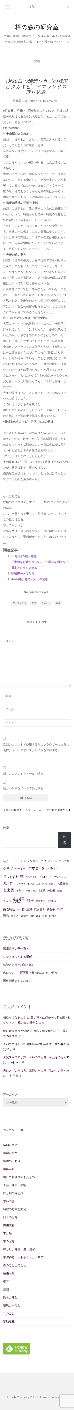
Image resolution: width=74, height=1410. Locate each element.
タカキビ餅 (13, 876)
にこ (16, 861)
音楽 (38, 916)
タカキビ (46, 603)
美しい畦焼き (13, 810)
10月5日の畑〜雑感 (23, 556)
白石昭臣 (9, 909)
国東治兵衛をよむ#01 (17, 981)
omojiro (52, 101)
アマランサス (19, 603)
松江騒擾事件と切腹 (16, 1031)
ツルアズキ (31, 877)
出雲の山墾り (11, 1161)
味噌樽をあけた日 (22, 573)
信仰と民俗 (10, 1145)
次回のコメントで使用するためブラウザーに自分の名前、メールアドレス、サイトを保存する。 (36, 747)
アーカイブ (10, 1094)
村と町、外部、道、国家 (19, 1249)
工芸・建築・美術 (14, 1185)
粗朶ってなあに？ (14, 1017)
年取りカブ (31, 890)
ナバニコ (60, 876)
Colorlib (34, 1397)
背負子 (51, 909)
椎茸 (6, 1281)
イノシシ (52, 861)
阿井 (32, 916)
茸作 (60, 909)
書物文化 (9, 1225)
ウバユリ (64, 861)
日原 (42, 890)
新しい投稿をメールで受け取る (23, 788)
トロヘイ (45, 876)
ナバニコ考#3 (12, 1044)
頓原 (44, 916)
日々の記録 (10, 1217)
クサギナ (20, 869)
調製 (6, 916)
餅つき (53, 916)
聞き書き (39, 909)
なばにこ (7, 861)
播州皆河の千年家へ (16, 948)
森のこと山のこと (14, 1265)
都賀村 (24, 916)
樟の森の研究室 (37, 27)
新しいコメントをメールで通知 (23, 774)
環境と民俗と (11, 1305)
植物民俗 (9, 1273)
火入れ (7, 901)
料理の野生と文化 (14, 1209)
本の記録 (9, 1241)
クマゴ (33, 868)
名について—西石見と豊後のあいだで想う (30, 973)
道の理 (15, 916)
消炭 (59, 890)
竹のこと (9, 1313)
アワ (34, 603)
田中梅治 (51, 901)
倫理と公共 (10, 1153)
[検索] (68, 7)
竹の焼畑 (27, 909)
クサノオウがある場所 (17, 957)
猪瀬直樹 (40, 901)
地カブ (52, 883)
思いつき (9, 1201)
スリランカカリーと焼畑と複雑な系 (47, 810)
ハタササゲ (19, 883)
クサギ (8, 868)
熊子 (30, 900)
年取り (20, 890)
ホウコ (30, 883)
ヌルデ (7, 883)
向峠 (44, 883)
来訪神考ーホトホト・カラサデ (23, 1257)
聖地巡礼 (9, 1321)
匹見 (38, 883)
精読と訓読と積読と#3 (18, 965)
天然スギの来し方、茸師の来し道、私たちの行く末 (36, 1057)
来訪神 (51, 890)
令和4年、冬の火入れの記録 (29, 579)
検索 (6, 828)
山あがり (9, 1169)
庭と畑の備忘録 (13, 1193)
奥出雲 (8, 890)
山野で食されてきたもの (19, 1177)
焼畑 (37, 61)
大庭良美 (62, 883)
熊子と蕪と (10, 1297)
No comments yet (36, 592)
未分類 (7, 1233)
